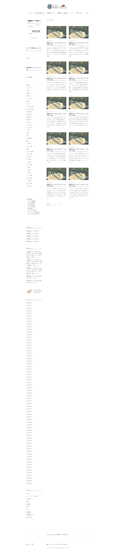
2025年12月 (29, 324)
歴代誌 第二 (29, 119)
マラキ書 (29, 186)
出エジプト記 (30, 87)
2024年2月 (29, 382)
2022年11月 (29, 422)
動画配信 (59, 13)
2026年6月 (29, 308)
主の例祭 (29, 498)
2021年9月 (29, 459)
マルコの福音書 (31, 202)
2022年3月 (29, 443)
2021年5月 (29, 470)
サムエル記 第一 (30, 106)
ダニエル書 (29, 154)
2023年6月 (29, 403)
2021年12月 (29, 451)
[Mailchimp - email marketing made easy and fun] (30, 33)
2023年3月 (29, 411)
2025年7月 (29, 337)
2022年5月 (29, 438)
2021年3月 (29, 475)
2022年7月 (29, 432)
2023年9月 (29, 395)
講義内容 (66, 13)
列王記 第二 (29, 114)
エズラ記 (29, 122)
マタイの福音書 (31, 201)
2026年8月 (29, 302)
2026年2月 (29, 318)
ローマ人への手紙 (32, 210)
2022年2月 (29, 446)
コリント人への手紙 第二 (34, 213)
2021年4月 (29, 472)
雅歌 (28, 141)
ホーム (30, 13)
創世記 (28, 85)
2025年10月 (29, 329)
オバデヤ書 (29, 164)
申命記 (28, 95)
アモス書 (29, 162)
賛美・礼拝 (29, 517)
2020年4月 (29, 480)
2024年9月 (29, 363)
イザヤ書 (29, 143)
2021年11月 (29, 454)
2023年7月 (29, 401)
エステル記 (29, 127)
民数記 (28, 93)
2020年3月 (29, 483)
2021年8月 (29, 462)
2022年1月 (29, 448)
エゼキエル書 (30, 151)
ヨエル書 (29, 159)
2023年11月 (29, 390)
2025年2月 (29, 350)
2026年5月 (29, 310)
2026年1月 (29, 321)
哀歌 (28, 148)
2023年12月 (29, 387)
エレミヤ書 (29, 146)
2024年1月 (29, 385)
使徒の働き (30, 208)
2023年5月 (29, 406)
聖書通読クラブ (50, 13)
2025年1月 (29, 353)
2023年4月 (29, 409)
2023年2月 (29, 414)
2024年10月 (29, 361)
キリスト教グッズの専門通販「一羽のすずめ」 (58, 534)
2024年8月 (29, 366)
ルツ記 (28, 103)
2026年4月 (29, 313)
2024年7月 (29, 369)
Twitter (50, 544)
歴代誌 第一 (29, 117)
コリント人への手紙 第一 (34, 212)
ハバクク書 (29, 175)
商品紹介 (29, 504)
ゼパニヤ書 (29, 178)
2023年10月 (29, 393)
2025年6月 (29, 340)
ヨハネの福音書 (31, 206)
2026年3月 (29, 316)
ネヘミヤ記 (29, 125)
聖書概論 (29, 512)
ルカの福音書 (31, 204)
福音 (28, 506)
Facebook (57, 544)
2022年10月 (29, 424)
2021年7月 (29, 464)
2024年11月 (29, 358)
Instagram (65, 544)
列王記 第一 (29, 111)
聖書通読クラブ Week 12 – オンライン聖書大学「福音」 (34, 255)
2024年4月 (29, 377)
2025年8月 (29, 334)
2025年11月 (29, 326)
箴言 (28, 135)
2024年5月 (29, 374)
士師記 (28, 101)
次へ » (59, 204)
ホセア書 (29, 156)
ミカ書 (28, 170)
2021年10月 (29, 456)
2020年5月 (29, 478)
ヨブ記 (28, 130)
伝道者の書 (29, 138)
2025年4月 (29, 345)
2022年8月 (29, 430)
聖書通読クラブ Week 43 (33, 238)
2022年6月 (29, 435)
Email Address (31, 26)
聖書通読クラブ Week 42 (33, 241)
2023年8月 (29, 398)
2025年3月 (29, 348)
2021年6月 (29, 467)
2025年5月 (29, 342)
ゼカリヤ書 (29, 183)
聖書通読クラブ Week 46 (33, 231)
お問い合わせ (79, 13)
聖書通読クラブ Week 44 (33, 236)
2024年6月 (29, 371)
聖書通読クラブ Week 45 (33, 233)
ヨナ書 (28, 167)
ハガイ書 (29, 180)
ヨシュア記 (29, 98)
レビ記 (28, 90)
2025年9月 (29, 332)
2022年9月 (29, 427)
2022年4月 (29, 440)
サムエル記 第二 (30, 109)
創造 (28, 501)
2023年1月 (29, 417)
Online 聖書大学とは (39, 13)
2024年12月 (29, 355)
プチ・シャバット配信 (32, 496)
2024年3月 (29, 379)
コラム (72, 13)
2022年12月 (29, 419)
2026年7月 (29, 305)
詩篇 (28, 133)
